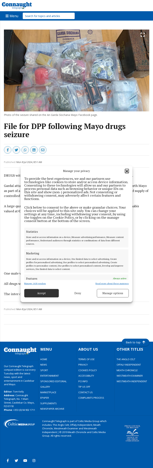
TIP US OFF (84, 386)
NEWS (43, 364)
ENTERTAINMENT (49, 375)
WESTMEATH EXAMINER (130, 375)
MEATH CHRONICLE (127, 370)
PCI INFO (83, 381)
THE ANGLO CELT (126, 359)
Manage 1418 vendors (35, 283)
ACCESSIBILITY (86, 375)
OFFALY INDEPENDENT (129, 364)
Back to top (133, 342)
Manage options (112, 293)
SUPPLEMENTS (48, 403)
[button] (127, 171)
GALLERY (45, 386)
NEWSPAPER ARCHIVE (52, 408)
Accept (41, 293)
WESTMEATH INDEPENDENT (132, 381)
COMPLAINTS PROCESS (91, 397)
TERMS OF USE (86, 359)
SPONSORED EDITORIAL (53, 381)
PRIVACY (83, 364)
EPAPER (44, 397)
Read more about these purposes (112, 283)
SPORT (44, 370)
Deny (77, 293)
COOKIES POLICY (87, 370)
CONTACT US (85, 392)
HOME (43, 359)
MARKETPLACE (48, 392)
